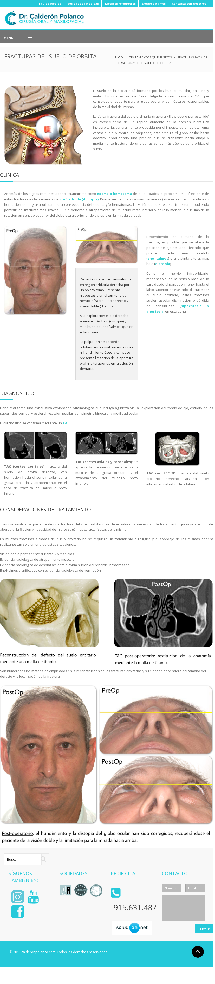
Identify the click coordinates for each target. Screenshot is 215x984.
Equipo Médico (50, 3)
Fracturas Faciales (192, 57)
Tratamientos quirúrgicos (150, 57)
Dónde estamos (154, 3)
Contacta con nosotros (189, 3)
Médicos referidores (120, 3)
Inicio (118, 57)
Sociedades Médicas (83, 3)
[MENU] (27, 38)
